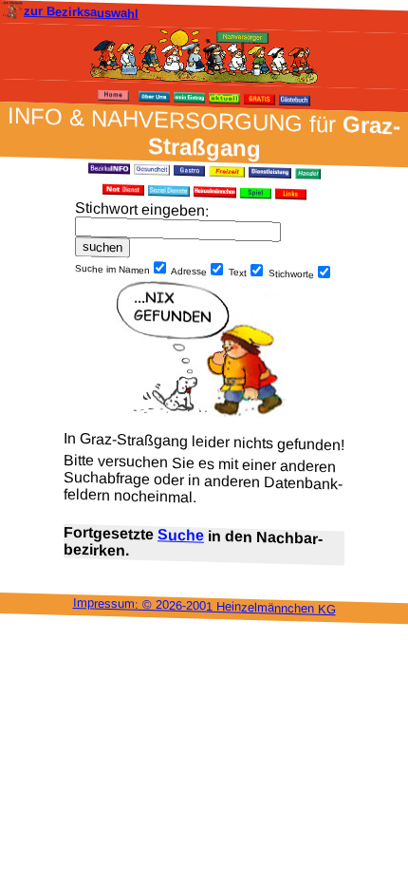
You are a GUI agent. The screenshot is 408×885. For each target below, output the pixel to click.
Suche (181, 534)
